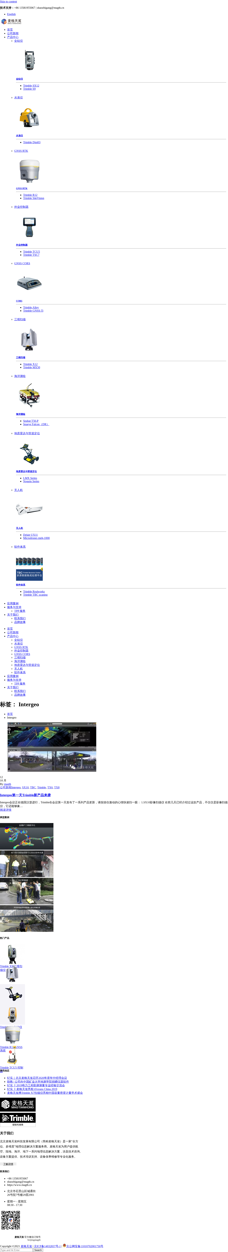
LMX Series (30, 478)
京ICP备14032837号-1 (47, 1246)
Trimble (41, 787)
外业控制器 (21, 206)
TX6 (50, 787)
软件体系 (20, 546)
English (11, 14)
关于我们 (13, 614)
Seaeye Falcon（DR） (36, 424)
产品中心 (13, 37)
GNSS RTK (21, 150)
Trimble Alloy (31, 307)
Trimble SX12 (31, 85)
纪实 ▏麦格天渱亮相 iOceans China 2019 (32, 1089)
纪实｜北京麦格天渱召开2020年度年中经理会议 (37, 1077)
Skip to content (8, 1)
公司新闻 (13, 33)
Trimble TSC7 (31, 254)
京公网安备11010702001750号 (84, 1246)
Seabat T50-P (30, 420)
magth (7, 784)
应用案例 (13, 603)
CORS (19, 301)
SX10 (25, 787)
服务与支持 (14, 607)
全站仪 (18, 40)
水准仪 (18, 97)
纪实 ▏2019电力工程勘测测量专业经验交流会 (36, 1085)
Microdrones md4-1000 (36, 538)
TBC (33, 787)
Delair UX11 (30, 534)
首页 (10, 29)
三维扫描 (20, 319)
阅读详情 (5, 809)
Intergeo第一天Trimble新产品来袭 (25, 795)
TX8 (56, 787)
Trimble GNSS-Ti (33, 310)
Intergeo (16, 787)
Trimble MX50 (31, 367)
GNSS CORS (22, 263)
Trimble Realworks (34, 591)
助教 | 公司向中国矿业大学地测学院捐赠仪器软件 (38, 1081)
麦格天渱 (26, 1246)
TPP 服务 (19, 610)
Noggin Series (31, 481)
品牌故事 (20, 622)
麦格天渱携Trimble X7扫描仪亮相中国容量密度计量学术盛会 (45, 1092)
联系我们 (20, 618)
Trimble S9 (29, 88)
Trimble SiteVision (33, 198)
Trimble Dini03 (31, 142)
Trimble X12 (30, 364)
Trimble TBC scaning (35, 594)
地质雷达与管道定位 (27, 433)
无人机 (18, 490)
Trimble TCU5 (31, 251)
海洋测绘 (20, 376)
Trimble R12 (30, 194)
